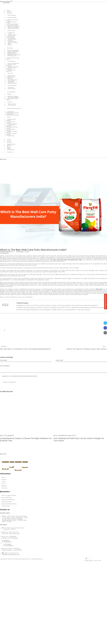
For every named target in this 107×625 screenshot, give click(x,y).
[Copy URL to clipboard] (105, 337)
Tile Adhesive (9, 435)
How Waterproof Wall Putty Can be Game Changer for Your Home (79, 440)
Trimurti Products (22, 303)
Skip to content (5, 1)
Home (57, 182)
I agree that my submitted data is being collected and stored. (19, 376)
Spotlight (94, 182)
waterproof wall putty (67, 435)
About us (64, 182)
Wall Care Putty (11, 247)
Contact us (103, 182)
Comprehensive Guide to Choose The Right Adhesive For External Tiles (26, 440)
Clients (80, 182)
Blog (2, 247)
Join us (87, 182)
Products (72, 182)
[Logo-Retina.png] (6, 175)
